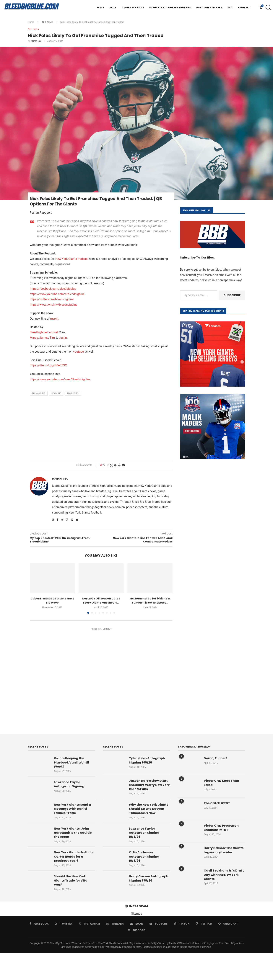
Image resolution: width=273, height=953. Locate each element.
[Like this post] (104, 465)
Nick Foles (73, 393)
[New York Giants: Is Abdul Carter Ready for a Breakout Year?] (39, 857)
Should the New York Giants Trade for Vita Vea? (70, 880)
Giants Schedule (133, 7)
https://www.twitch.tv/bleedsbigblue (53, 304)
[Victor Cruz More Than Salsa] (189, 786)
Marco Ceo (36, 41)
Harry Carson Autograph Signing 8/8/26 (148, 878)
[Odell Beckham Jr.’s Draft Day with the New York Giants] (189, 876)
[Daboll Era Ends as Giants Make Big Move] (52, 578)
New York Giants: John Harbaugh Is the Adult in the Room (73, 833)
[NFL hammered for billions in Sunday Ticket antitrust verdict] (150, 578)
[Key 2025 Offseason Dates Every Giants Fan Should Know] (101, 578)
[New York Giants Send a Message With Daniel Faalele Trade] (39, 810)
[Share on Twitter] (111, 465)
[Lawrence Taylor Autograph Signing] (39, 787)
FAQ (230, 7)
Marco (34, 337)
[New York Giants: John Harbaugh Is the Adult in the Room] (39, 834)
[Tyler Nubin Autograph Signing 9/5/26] (114, 763)
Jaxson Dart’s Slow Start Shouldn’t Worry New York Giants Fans (149, 785)
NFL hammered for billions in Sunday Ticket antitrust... (150, 600)
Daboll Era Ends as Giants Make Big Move (52, 600)
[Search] (267, 7)
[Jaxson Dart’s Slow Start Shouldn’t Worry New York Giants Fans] (114, 786)
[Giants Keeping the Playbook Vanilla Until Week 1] (39, 763)
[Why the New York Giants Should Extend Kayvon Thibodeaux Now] (114, 810)
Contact (244, 7)
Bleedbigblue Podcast (44, 332)
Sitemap (136, 913)
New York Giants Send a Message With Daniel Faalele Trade (72, 809)
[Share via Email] (123, 465)
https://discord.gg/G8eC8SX (48, 365)
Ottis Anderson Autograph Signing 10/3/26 (144, 856)
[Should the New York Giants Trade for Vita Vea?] (39, 881)
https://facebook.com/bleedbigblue (53, 288)
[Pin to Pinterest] (115, 465)
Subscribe (232, 295)
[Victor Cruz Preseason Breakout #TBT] (189, 831)
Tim (52, 337)
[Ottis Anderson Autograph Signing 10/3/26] (114, 857)
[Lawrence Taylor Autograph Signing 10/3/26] (114, 834)
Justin (63, 337)
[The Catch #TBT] (189, 808)
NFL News (47, 22)
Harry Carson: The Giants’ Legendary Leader (224, 850)
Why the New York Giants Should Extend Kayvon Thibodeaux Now (148, 809)
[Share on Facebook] (108, 465)
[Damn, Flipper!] (189, 763)
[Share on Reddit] (119, 465)
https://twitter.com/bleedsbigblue (51, 299)
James (43, 337)
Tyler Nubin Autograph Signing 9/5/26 (147, 760)
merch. (54, 318)
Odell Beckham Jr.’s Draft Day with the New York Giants (224, 875)
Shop (112, 7)
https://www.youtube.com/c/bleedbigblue (57, 294)
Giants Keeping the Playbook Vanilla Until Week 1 (71, 762)
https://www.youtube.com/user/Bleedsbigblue (60, 379)
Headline (56, 393)
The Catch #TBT (217, 803)
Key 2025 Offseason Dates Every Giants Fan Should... (101, 600)
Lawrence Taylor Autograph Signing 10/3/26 (144, 833)
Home (100, 7)
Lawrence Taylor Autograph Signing (69, 784)
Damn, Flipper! (215, 758)
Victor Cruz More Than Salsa (221, 783)
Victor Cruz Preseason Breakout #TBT (221, 828)
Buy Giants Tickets (209, 7)
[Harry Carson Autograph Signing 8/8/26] (114, 881)
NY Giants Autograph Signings (170, 7)
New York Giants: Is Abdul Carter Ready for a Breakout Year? (74, 856)
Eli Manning (38, 393)
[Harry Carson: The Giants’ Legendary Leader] (189, 853)
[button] (35, 588)
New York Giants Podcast (71, 259)
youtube (78, 351)
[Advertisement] (101, 429)
